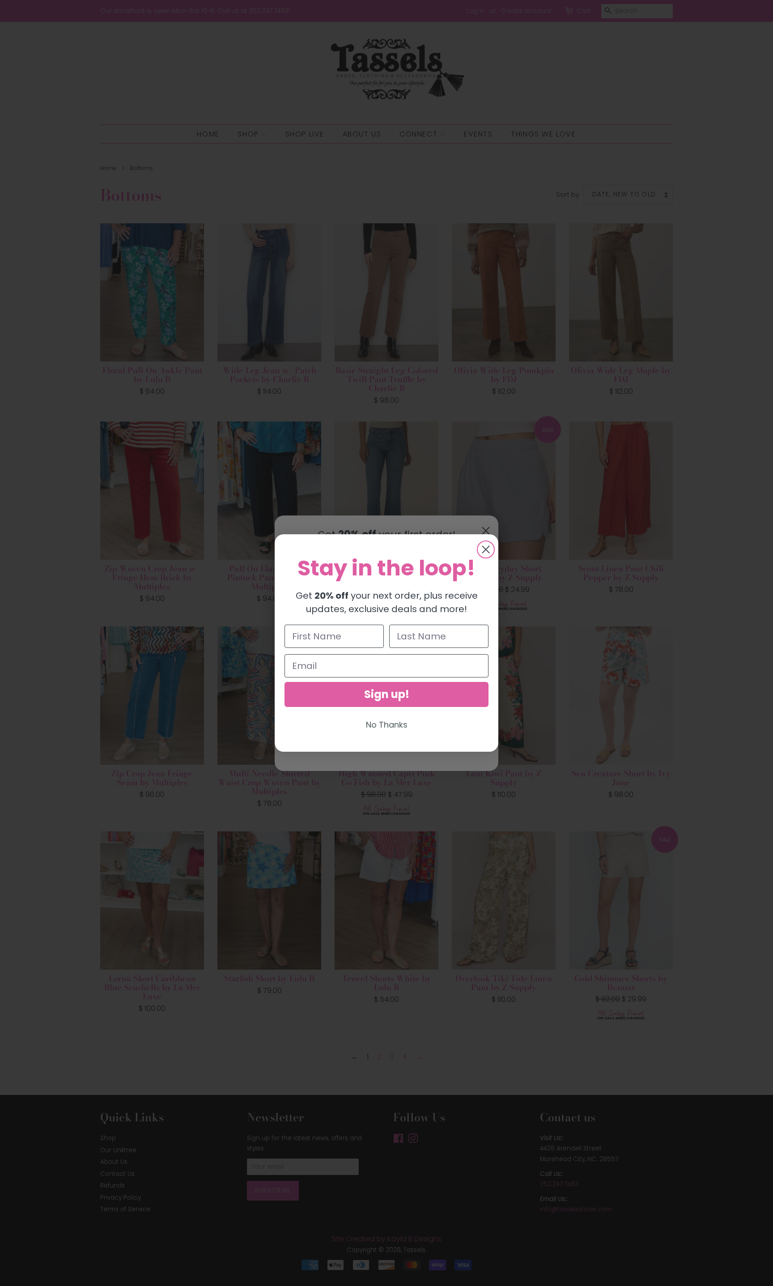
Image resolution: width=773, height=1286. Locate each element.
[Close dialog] (485, 549)
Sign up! (386, 694)
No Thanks (387, 724)
